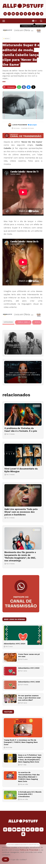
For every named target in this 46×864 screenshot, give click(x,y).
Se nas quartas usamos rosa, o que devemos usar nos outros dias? (29, 698)
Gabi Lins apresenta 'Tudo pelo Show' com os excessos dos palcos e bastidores (21, 512)
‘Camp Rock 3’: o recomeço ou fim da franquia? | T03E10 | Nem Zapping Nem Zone (21, 742)
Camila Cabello (24, 322)
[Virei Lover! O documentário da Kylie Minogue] (23, 455)
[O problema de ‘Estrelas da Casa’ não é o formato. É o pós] (23, 414)
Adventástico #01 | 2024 (14, 644)
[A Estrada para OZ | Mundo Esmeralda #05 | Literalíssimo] (10, 795)
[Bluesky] (28, 87)
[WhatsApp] (19, 87)
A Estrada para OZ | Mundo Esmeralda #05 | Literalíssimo (29, 794)
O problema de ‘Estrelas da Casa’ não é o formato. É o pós (20, 429)
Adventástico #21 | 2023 (28, 668)
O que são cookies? (18, 860)
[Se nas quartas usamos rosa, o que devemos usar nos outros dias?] (10, 698)
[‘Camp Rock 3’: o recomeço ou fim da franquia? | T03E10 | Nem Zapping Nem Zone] (23, 727)
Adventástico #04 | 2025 (29, 682)
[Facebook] (24, 87)
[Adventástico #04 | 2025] (10, 685)
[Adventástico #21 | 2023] (10, 671)
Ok (5, 859)
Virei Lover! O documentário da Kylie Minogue (21, 470)
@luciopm (33, 125)
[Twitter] (33, 87)
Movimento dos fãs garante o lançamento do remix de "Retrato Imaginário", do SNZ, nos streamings (20, 556)
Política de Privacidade (29, 850)
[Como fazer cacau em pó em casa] (10, 657)
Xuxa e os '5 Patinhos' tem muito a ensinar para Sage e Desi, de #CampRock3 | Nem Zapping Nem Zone (29, 758)
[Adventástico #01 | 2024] (23, 635)
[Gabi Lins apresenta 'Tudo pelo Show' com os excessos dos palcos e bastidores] (23, 495)
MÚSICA (37, 322)
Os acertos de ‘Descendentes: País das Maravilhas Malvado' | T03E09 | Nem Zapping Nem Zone (29, 776)
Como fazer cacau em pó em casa (29, 655)
